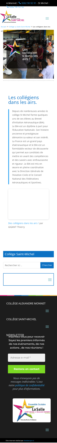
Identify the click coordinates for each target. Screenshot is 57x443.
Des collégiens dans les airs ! (23, 223)
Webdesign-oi (29, 440)
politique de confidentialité (29, 385)
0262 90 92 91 (27, 3)
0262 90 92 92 (15, 6)
